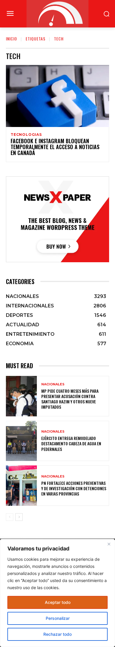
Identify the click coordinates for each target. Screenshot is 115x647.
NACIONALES (53, 384)
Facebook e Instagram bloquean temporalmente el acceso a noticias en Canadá (55, 147)
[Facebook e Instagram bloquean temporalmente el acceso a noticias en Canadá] (57, 96)
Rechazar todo (57, 634)
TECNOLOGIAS (26, 134)
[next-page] (19, 517)
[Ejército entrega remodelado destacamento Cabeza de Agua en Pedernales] (21, 441)
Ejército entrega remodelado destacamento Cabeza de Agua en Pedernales (71, 443)
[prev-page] (9, 517)
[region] (57, 593)
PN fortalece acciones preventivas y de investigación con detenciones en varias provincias (73, 488)
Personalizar (58, 618)
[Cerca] (108, 543)
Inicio (11, 38)
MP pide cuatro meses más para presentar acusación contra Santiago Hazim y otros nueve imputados (69, 399)
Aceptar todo (57, 602)
